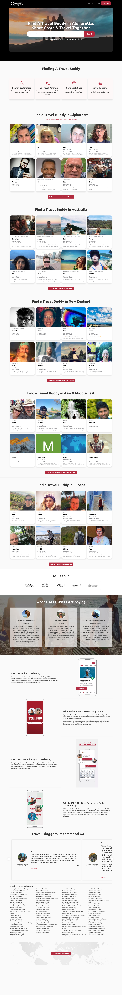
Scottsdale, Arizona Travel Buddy (71, 930)
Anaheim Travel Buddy (42, 932)
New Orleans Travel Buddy (69, 921)
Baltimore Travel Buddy (42, 909)
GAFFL (46, 119)
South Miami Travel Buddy (43, 904)
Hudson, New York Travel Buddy (19, 889)
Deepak (40, 422)
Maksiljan (15, 549)
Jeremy (40, 365)
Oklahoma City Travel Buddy (96, 934)
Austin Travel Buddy (15, 917)
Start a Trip (91, 3)
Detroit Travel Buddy (94, 896)
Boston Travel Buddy (16, 919)
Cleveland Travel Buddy (95, 891)
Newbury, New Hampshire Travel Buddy (21, 923)
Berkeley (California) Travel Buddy (71, 906)
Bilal (90, 182)
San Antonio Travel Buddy (43, 894)
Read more (34, 868)
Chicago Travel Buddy (16, 892)
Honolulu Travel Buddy (42, 921)
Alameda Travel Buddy (68, 889)
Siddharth (92, 514)
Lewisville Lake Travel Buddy (70, 919)
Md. (64, 422)
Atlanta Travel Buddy (16, 900)
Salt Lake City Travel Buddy (69, 900)
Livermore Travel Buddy (42, 902)
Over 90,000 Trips (73, 39)
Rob (90, 549)
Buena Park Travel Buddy (69, 896)
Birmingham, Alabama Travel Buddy (19, 930)
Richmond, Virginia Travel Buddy (71, 917)
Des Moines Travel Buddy (69, 894)
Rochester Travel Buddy (95, 898)
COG (64, 147)
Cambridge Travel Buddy (69, 907)
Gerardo (15, 331)
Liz (64, 273)
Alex (13, 514)
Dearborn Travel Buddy (95, 894)
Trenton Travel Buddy (16, 907)
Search (89, 34)
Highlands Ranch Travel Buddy (70, 902)
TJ (12, 147)
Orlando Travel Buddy (42, 891)
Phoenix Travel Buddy (16, 921)
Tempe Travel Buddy (94, 907)
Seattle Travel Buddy (16, 896)
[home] (17, 3)
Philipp (65, 549)
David (40, 549)
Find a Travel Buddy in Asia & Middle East (61, 393)
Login (98, 3)
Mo (13, 273)
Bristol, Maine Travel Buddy (96, 930)
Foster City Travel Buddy (95, 923)
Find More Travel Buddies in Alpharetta (61, 197)
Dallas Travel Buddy (15, 915)
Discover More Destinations (61, 953)
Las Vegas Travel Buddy (68, 898)
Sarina (40, 514)
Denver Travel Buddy (16, 902)
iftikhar (14, 457)
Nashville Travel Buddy (42, 928)
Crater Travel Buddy (94, 915)
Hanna (91, 273)
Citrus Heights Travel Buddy (70, 904)
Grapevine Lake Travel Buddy (97, 928)
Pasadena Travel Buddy (95, 906)
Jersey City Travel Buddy (17, 904)
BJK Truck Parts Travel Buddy (97, 911)
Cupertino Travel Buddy (42, 906)
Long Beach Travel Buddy (96, 904)
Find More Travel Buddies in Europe (61, 564)
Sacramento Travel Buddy (43, 900)
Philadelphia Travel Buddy (43, 896)
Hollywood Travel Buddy (43, 930)
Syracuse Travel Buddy (95, 921)
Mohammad (93, 457)
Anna (91, 239)
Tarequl (92, 422)
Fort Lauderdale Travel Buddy (44, 926)
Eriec (39, 273)
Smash (14, 365)
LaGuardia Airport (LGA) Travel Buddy (46, 924)
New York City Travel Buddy (17, 906)
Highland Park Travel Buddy (43, 923)
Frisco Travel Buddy (94, 917)
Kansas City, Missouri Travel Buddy (45, 892)
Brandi (14, 422)
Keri (64, 331)
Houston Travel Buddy (16, 924)
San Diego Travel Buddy (16, 926)
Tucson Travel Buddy (94, 892)
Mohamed (41, 457)
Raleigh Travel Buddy (68, 909)
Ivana (91, 331)
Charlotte (15, 239)
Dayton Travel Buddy (94, 924)
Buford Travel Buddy (68, 891)
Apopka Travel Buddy (68, 932)
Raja (64, 239)
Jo (38, 147)
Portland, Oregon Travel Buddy (18, 928)
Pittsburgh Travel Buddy (43, 913)
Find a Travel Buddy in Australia (61, 209)
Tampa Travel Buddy (15, 932)
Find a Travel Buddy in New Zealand (61, 301)
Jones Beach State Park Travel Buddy (72, 911)
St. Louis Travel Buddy (42, 911)
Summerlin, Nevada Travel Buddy (98, 919)
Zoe (64, 365)
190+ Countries (51, 39)
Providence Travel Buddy (43, 915)
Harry (40, 182)
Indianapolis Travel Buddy (17, 934)
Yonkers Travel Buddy (16, 936)
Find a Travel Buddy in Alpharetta (61, 115)
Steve (65, 182)
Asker (65, 457)
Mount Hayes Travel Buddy (43, 917)
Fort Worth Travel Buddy (95, 913)
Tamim (14, 182)
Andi (65, 514)
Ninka (40, 331)
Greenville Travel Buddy (69, 923)
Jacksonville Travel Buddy (43, 907)
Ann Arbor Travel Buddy (95, 889)
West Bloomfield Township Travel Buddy (73, 915)
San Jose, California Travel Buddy (19, 898)
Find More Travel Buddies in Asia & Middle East (61, 472)
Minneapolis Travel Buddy (69, 892)
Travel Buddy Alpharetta (71, 119)
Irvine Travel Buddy (41, 919)
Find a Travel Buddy (56, 119)
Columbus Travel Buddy (42, 889)
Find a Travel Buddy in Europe (61, 485)
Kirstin (91, 365)
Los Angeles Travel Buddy (17, 891)
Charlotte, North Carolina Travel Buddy (47, 898)
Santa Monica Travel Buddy (96, 926)
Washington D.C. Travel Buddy (18, 894)
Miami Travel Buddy (67, 913)
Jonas (40, 239)
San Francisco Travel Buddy (17, 909)
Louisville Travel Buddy (95, 909)
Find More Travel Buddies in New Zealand (61, 380)
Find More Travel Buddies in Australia (61, 288)
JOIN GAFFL (105, 3)
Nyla (90, 147)
